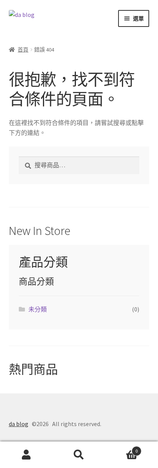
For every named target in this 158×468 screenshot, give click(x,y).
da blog (18, 424)
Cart (121, 448)
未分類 (37, 309)
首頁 (23, 49)
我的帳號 (26, 455)
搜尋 (79, 455)
